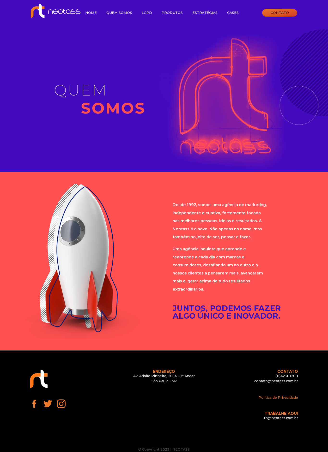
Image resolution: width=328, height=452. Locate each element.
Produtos (172, 13)
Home (91, 13)
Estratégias (205, 13)
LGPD (147, 13)
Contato (280, 13)
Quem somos (119, 13)
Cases (233, 13)
